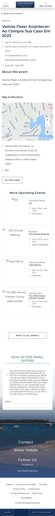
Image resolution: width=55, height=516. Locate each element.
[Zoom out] (47, 125)
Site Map (43, 484)
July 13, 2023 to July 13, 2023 (18, 42)
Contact (26, 442)
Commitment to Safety (26, 484)
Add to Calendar (41, 512)
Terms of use (30, 139)
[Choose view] (47, 132)
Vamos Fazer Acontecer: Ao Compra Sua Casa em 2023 (26, 31)
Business (6, 21)
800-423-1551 (46, 6)
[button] (12, 180)
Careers (9, 484)
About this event (15, 72)
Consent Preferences (19, 493)
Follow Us (27, 460)
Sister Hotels (26, 450)
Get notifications (27, 470)
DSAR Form (37, 493)
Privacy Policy (19, 489)
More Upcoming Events (27, 193)
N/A (7, 170)
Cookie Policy (34, 489)
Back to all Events (13, 14)
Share (7, 512)
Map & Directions (12, 97)
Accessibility (26, 498)
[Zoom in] (47, 119)
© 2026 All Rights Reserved (27, 503)
